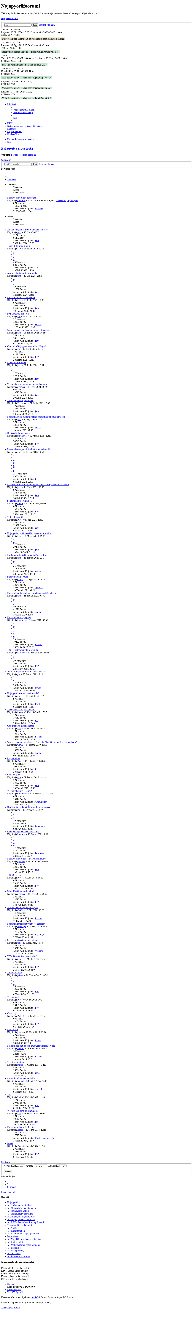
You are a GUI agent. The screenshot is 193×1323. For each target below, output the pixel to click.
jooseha (38, 644)
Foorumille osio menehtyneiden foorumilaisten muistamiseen (36, 416)
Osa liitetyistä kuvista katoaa (20, 726)
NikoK (20, 1048)
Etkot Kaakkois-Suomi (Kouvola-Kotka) (45, 39)
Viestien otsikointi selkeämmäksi (22, 1111)
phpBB (35, 1297)
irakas (20, 712)
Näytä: (7, 1166)
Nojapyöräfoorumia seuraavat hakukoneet (27, 858)
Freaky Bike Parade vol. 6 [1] (45, 51)
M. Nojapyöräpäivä (11, 77)
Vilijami (39, 951)
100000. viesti (14, 875)
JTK (19, 248)
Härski (38, 324)
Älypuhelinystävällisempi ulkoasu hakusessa (28, 229)
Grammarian (23, 793)
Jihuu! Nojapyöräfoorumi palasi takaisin (26, 671)
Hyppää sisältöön (9, 18)
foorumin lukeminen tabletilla (21, 1078)
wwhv (20, 503)
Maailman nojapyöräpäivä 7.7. (37, 77)
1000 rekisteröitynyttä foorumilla (22, 650)
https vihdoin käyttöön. (18, 576)
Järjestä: (30, 1166)
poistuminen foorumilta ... (19, 500)
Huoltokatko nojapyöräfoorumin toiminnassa (28, 807)
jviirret (20, 975)
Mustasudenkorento (44, 1138)
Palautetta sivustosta (17, 148)
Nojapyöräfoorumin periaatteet (21, 197)
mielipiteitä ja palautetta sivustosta (23, 831)
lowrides (23, 154)
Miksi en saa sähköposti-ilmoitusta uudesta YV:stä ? (31, 1045)
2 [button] (7, 176)
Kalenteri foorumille (16, 362)
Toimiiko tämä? (14, 972)
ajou (19, 777)
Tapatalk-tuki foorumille (18, 246)
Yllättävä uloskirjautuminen (20, 400)
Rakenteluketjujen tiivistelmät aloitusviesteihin (29, 449)
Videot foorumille (15, 517)
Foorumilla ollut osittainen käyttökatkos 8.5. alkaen (31, 593)
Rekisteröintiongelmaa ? (18, 433)
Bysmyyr (39, 853)
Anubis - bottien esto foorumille (22, 273)
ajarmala (21, 387)
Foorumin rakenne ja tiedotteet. (22, 1127)
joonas (20, 1032)
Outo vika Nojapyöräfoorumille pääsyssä (26, 346)
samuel (20, 1081)
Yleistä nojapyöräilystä (67, 200)
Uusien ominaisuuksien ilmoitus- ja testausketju (29, 330)
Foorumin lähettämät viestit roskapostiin (26, 923)
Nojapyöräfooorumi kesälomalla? (23, 693)
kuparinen (40, 826)
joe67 (37, 1073)
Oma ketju (12, 1013)
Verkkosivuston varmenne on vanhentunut (27, 384)
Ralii (37, 704)
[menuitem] (23, 109)
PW (37, 357)
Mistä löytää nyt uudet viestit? (21, 891)
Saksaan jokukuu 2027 (36, 64)
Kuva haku (12, 1029)
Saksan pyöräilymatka (13, 64)
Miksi (10, 1143)
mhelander (22, 435)
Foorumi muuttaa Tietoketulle (21, 297)
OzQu (20, 579)
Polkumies (22, 403)
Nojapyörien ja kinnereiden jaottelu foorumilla (29, 533)
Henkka (32, 154)
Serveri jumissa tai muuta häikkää (23, 940)
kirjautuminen (13, 758)
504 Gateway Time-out (18, 313)
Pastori (14, 154)
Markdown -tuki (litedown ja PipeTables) (26, 555)
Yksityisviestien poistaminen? (21, 709)
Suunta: (51, 1166)
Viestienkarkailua (15, 1062)
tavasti (38, 427)
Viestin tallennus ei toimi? (19, 791)
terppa (38, 688)
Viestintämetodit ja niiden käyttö (22, 907)
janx (19, 232)
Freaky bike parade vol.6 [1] (16, 51)
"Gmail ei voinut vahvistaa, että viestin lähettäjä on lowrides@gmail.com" (42, 742)
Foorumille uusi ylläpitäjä (19, 617)
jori (19, 316)
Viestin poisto (13, 997)
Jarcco (38, 267)
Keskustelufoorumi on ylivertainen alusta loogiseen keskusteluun (38, 484)
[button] (11, 179)
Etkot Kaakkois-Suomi (13, 39)
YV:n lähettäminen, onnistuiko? (22, 956)
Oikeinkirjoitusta (15, 774)
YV (9, 1094)
